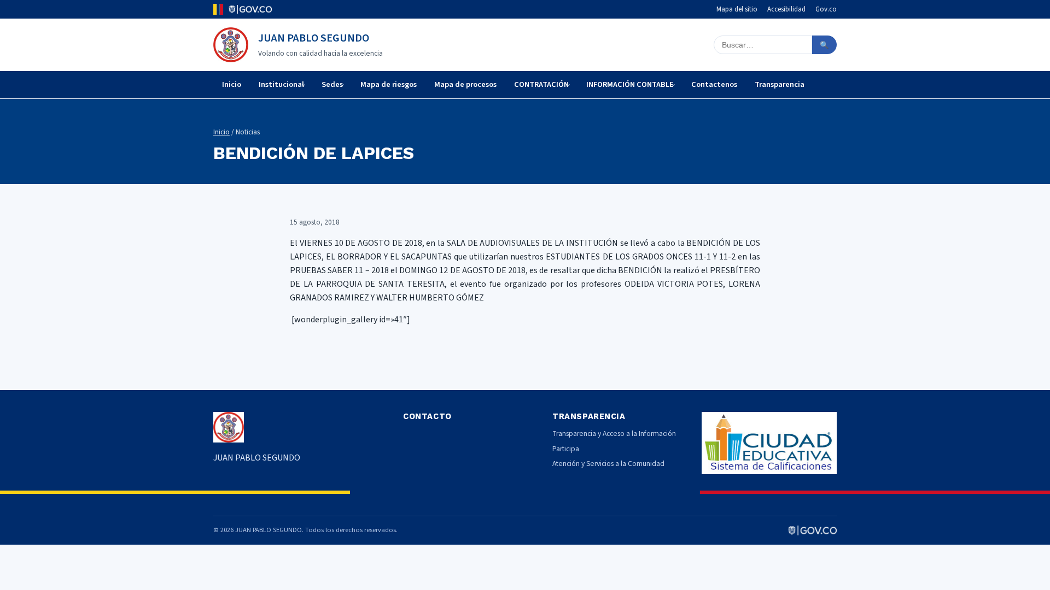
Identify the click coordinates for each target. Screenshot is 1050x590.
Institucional (281, 84)
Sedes (332, 84)
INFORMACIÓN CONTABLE (630, 84)
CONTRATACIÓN (541, 84)
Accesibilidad (786, 9)
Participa (565, 449)
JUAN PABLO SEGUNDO (313, 38)
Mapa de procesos (465, 84)
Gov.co (826, 9)
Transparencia (779, 84)
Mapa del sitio (736, 9)
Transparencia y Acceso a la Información (614, 433)
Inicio (231, 84)
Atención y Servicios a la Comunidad (608, 463)
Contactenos (714, 84)
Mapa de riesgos (388, 84)
